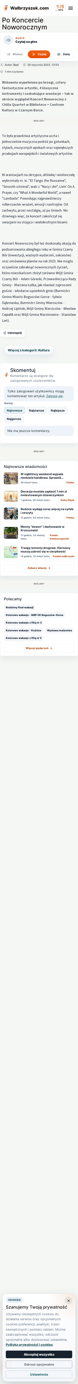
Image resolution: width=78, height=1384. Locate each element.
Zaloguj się (54, 396)
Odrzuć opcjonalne (39, 1364)
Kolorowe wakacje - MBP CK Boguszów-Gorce (34, 615)
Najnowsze (14, 410)
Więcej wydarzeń (39, 648)
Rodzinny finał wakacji (20, 607)
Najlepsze (58, 410)
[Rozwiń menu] (70, 8)
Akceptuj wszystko (39, 1354)
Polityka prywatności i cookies (29, 1345)
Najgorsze (14, 419)
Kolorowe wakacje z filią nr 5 (24, 638)
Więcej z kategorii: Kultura (29, 350)
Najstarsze (36, 410)
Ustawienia (39, 1374)
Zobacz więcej (38, 568)
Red (16, 64)
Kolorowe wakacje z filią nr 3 (24, 622)
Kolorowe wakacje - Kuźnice (23, 630)
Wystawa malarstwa (59, 630)
